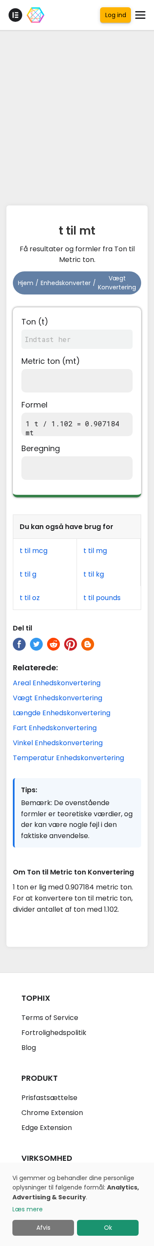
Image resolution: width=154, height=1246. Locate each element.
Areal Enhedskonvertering (57, 683)
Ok (108, 1227)
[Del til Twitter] (36, 644)
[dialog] (77, 1204)
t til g (28, 574)
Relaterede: (35, 667)
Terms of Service (49, 1018)
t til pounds (102, 598)
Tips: (29, 790)
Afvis (43, 1227)
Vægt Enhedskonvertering (57, 698)
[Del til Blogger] (87, 644)
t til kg (93, 574)
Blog (28, 1048)
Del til (22, 628)
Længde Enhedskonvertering (61, 713)
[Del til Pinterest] (70, 644)
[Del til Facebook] (19, 644)
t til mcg (33, 551)
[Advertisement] (77, 116)
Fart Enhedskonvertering (55, 728)
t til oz (30, 598)
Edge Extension (46, 1128)
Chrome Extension (52, 1113)
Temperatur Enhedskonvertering (68, 758)
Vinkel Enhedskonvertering (58, 743)
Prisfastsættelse (49, 1098)
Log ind (115, 15)
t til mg (95, 551)
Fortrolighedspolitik (53, 1033)
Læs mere (27, 1209)
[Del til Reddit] (53, 644)
